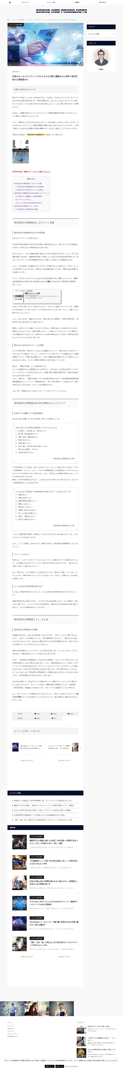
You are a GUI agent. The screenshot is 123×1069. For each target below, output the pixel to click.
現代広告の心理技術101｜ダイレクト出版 (27, 183)
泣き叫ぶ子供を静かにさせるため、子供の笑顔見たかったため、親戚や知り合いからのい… (101, 1055)
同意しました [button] (49, 1066)
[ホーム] (9, 2)
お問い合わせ (102, 2)
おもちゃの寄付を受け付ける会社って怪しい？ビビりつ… (101, 1050)
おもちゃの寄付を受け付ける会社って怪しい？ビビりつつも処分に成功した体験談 (42, 810)
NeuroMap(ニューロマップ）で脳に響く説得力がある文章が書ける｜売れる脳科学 (54, 923)
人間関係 (76, 2)
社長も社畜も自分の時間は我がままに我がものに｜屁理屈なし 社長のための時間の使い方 (54, 882)
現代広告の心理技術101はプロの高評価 (29, 186)
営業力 (34, 731)
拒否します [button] (60, 1066)
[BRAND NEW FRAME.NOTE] (61, 12)
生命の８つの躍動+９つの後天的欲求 (28, 196)
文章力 (38, 731)
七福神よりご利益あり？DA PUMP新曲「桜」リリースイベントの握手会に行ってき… (43, 800)
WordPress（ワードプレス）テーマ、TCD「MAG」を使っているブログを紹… (102, 1030)
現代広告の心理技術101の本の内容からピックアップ (31, 193)
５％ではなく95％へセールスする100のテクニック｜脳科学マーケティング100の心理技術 (54, 903)
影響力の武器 (24, 366)
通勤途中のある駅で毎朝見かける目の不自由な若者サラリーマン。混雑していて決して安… (101, 1043)
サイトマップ (25, 2)
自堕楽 (101, 69)
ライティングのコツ (23, 199)
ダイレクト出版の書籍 (15, 24)
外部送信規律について (12, 1036)
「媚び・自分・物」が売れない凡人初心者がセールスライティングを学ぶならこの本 (43, 820)
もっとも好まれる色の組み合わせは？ (29, 203)
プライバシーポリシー (12, 1033)
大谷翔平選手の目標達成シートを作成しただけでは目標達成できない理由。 (40, 815)
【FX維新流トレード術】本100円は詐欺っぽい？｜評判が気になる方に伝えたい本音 (54, 862)
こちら (56, 660)
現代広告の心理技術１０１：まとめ (25, 206)
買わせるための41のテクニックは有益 (29, 190)
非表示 (33, 179)
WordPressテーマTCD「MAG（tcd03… (99, 1026)
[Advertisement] (26, 773)
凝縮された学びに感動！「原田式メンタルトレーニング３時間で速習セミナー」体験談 (44, 805)
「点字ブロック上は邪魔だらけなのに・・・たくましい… (101, 1039)
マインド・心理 (51, 2)
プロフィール (10, 1031)
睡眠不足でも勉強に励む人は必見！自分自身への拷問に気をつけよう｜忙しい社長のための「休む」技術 (54, 842)
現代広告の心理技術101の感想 (26, 209)
